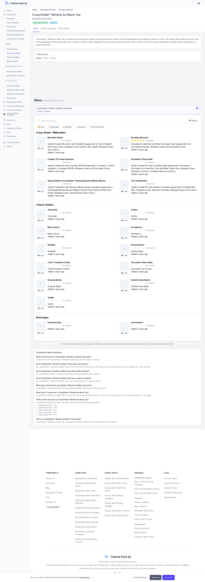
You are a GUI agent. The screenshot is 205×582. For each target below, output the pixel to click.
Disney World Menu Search (117, 510)
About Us (50, 478)
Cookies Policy (170, 488)
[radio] (117, 109)
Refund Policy (170, 497)
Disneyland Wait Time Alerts (87, 495)
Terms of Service (171, 483)
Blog (48, 488)
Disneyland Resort (48, 10)
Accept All (168, 577)
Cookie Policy (84, 577)
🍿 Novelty (67, 127)
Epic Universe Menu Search (147, 489)
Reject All (155, 577)
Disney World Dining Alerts (117, 478)
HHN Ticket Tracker (143, 519)
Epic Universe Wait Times (145, 493)
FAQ (47, 497)
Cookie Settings (140, 577)
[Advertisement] (118, 80)
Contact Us (51, 502)
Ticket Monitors (141, 515)
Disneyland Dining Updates (87, 512)
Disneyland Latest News (86, 527)
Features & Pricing (54, 492)
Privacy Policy (170, 478)
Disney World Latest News (116, 515)
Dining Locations (66, 10)
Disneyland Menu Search (86, 517)
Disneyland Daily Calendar (87, 522)
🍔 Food (41, 127)
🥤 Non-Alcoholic (97, 127)
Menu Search (140, 506)
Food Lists (50, 483)
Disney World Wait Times (116, 483)
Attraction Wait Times (144, 510)
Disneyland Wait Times (85, 491)
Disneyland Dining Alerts (86, 478)
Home (34, 10)
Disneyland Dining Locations (87, 508)
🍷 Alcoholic (81, 127)
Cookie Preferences (173, 492)
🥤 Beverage (53, 127)
